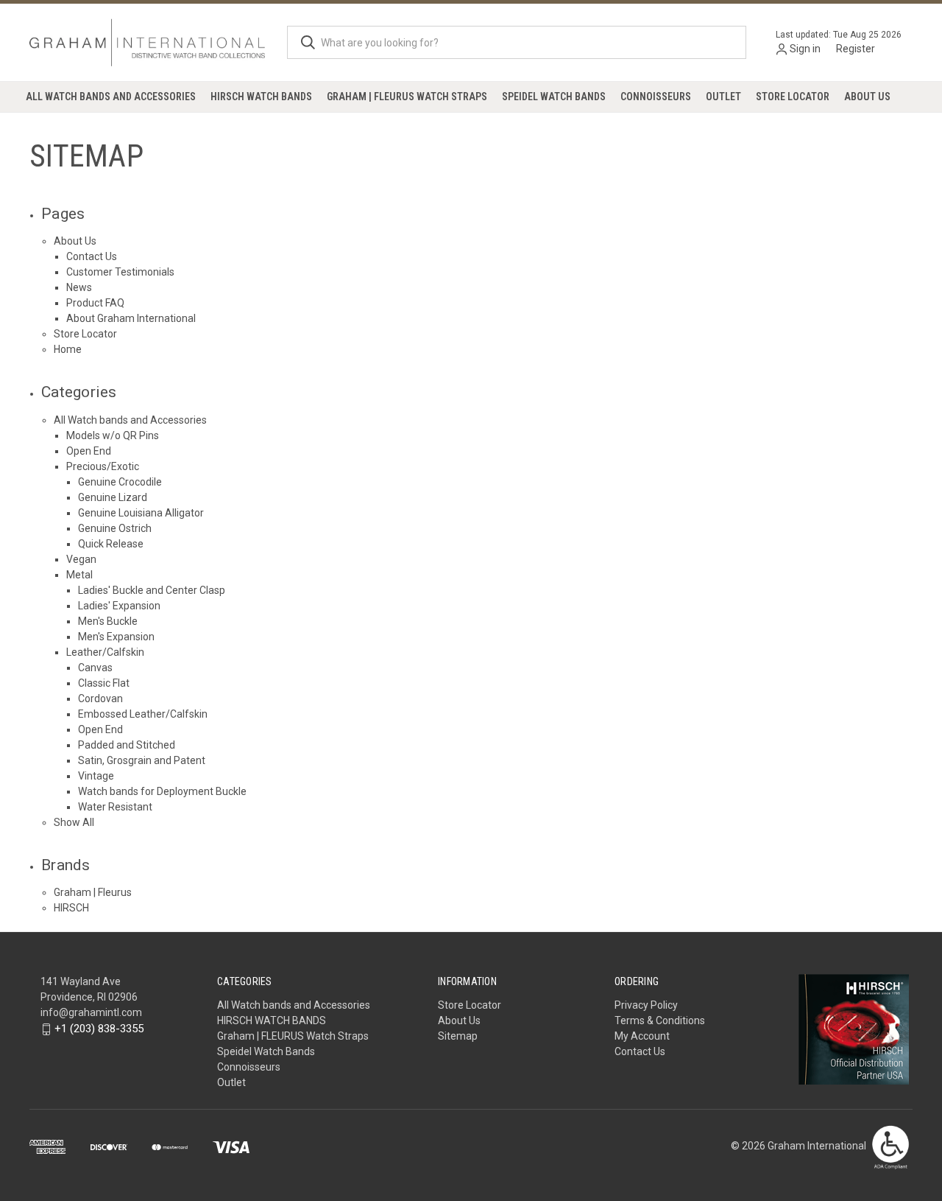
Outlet (723, 96)
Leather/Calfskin (105, 652)
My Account (642, 1036)
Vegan (81, 559)
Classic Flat (104, 683)
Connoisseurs (655, 96)
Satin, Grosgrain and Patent (141, 760)
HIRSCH (71, 908)
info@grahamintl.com (91, 1012)
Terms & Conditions (660, 1020)
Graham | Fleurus (93, 892)
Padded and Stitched (126, 745)
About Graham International (131, 318)
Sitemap (458, 1036)
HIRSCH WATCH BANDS (261, 96)
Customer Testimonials (120, 272)
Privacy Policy (646, 1005)
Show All (74, 822)
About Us (867, 96)
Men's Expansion (116, 636)
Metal (79, 575)
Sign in (805, 49)
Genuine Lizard (112, 497)
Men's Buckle (108, 621)
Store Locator (792, 96)
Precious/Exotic (102, 466)
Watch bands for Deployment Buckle (162, 791)
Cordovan (100, 698)
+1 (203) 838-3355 (99, 1028)
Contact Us (91, 256)
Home (68, 349)
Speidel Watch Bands (554, 96)
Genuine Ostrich (115, 528)
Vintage (96, 776)
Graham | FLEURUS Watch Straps (407, 96)
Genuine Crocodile (120, 482)
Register (855, 49)
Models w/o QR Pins (112, 435)
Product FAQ (95, 303)
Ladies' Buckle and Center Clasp (151, 590)
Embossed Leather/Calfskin (143, 714)
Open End (88, 451)
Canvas (95, 667)
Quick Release (111, 544)
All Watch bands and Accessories (111, 96)
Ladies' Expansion (119, 606)
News (79, 287)
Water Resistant (115, 807)
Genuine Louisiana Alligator (141, 513)
